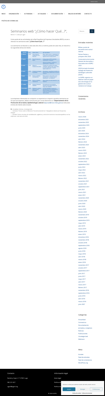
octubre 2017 (82, 268)
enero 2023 (82, 156)
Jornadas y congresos (85, 328)
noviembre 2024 (83, 136)
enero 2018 (82, 262)
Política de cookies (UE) (10, 21)
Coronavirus (82, 322)
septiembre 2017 (83, 271)
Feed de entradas (84, 357)
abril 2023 (81, 147)
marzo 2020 (82, 209)
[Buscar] (92, 31)
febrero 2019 (82, 231)
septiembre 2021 (83, 187)
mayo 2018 (82, 254)
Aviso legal (57, 378)
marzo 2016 (82, 301)
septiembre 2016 (83, 293)
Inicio (3, 14)
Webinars (81, 339)
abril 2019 (81, 226)
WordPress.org (83, 363)
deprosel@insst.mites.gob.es (53, 103)
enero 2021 (82, 195)
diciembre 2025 (83, 119)
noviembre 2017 (83, 265)
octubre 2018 (82, 243)
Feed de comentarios (85, 360)
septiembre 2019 (83, 220)
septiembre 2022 (83, 164)
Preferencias (96, 389)
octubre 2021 (82, 184)
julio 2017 (81, 273)
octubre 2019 (82, 217)
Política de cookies (76, 393)
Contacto (88, 14)
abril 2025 (81, 131)
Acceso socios (94, 1)
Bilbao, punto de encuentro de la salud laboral (85, 49)
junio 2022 (81, 167)
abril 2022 (81, 173)
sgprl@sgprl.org (12, 386)
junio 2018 (81, 251)
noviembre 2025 (83, 122)
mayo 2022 (82, 170)
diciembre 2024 (83, 133)
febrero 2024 (82, 142)
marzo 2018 (82, 259)
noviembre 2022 (83, 159)
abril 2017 (81, 282)
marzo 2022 (82, 175)
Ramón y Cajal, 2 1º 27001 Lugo (17, 378)
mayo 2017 (82, 279)
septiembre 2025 (83, 125)
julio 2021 (81, 189)
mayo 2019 (82, 223)
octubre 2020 (82, 201)
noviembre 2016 (83, 290)
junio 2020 (81, 203)
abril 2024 (81, 139)
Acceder (81, 354)
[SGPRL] (3, 6)
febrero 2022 (82, 178)
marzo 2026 (82, 117)
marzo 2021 (82, 192)
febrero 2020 (82, 212)
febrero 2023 (82, 153)
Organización (14, 14)
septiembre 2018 (83, 245)
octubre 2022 (82, 161)
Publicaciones (82, 334)
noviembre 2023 (83, 145)
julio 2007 (81, 304)
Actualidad (42, 14)
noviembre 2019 (83, 215)
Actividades (28, 14)
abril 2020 (81, 206)
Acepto (69, 389)
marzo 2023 (82, 150)
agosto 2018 (82, 248)
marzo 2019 (82, 229)
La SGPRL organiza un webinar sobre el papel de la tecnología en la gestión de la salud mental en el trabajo (85, 81)
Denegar (82, 389)
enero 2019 (82, 234)
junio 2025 (81, 128)
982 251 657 (11, 382)
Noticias (21, 109)
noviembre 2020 (83, 198)
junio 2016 (81, 296)
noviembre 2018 (83, 240)
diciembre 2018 (83, 237)
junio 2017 (81, 276)
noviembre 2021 (83, 181)
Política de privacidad (87, 393)
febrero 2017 (82, 287)
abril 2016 (81, 299)
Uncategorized (28, 109)
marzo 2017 (82, 285)
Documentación (57, 14)
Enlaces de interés (74, 14)
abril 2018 (81, 257)
